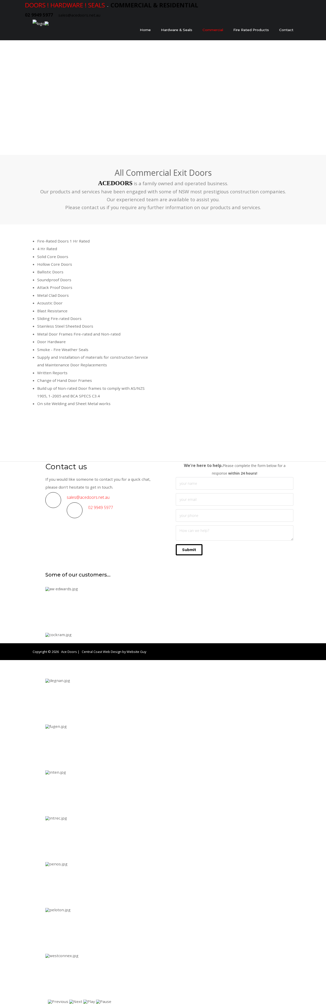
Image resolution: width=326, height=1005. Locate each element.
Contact (286, 30)
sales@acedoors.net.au (79, 15)
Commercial (212, 30)
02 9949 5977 (100, 507)
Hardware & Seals (176, 30)
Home (145, 30)
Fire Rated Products (251, 30)
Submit (189, 549)
